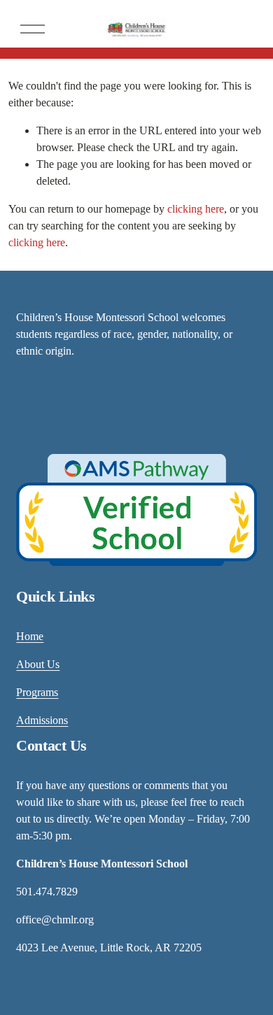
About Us (37, 664)
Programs (37, 692)
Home (29, 636)
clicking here (195, 209)
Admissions (42, 720)
